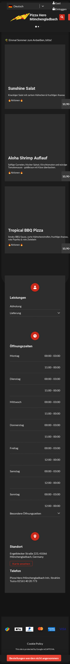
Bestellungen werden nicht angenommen (34, 658)
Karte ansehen (21, 563)
